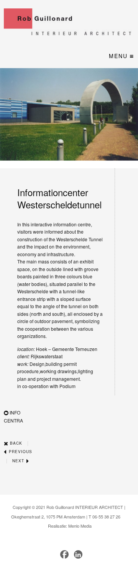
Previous (19, 451)
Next (19, 460)
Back (15, 443)
